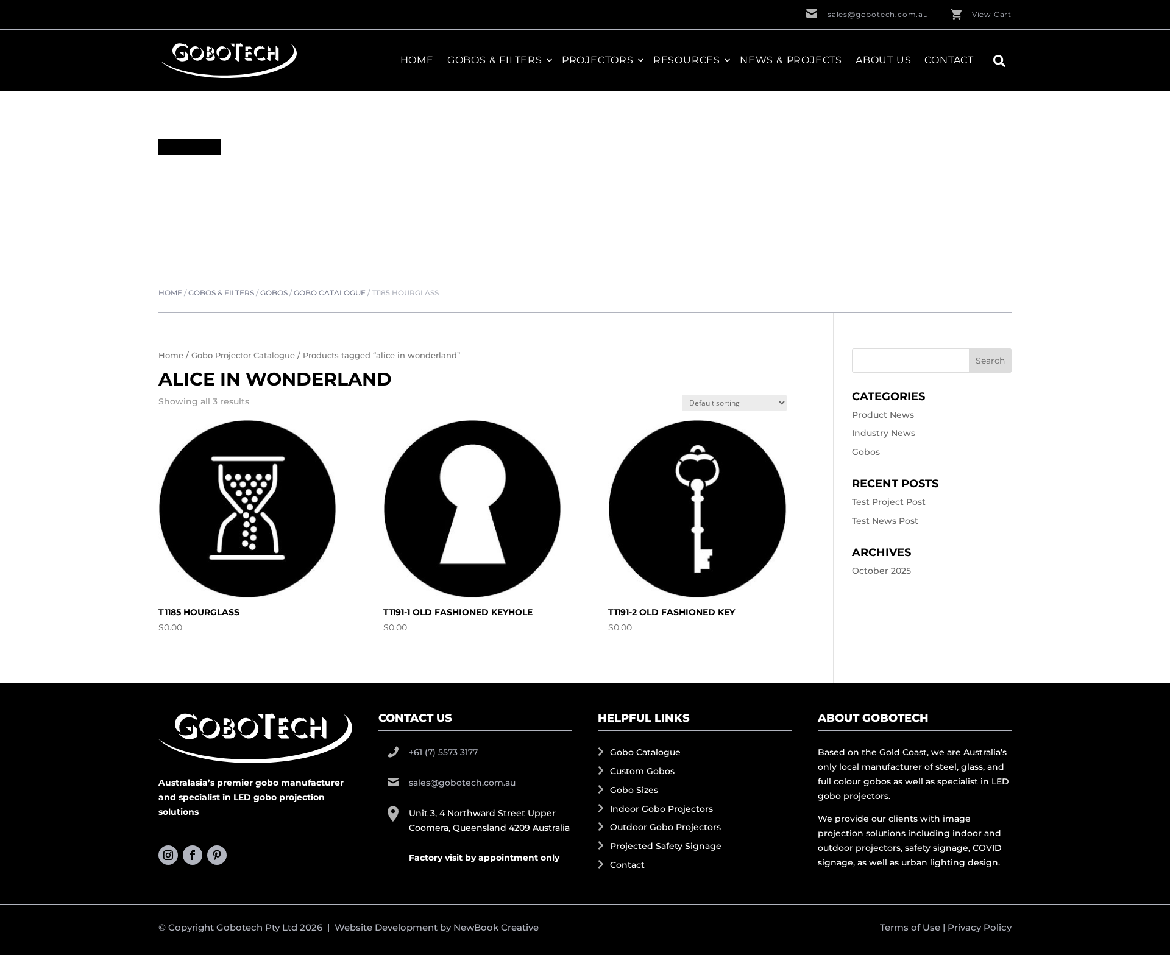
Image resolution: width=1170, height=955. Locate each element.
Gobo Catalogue (330, 292)
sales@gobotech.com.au (878, 14)
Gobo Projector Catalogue (243, 355)
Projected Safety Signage (666, 845)
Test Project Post (889, 501)
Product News (883, 414)
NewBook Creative (496, 927)
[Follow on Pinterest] (217, 855)
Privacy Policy (980, 927)
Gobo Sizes (634, 789)
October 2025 (881, 570)
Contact (949, 60)
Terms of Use (910, 927)
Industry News (883, 433)
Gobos (274, 292)
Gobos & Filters (221, 292)
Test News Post (885, 520)
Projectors (598, 60)
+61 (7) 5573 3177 (443, 752)
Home (417, 60)
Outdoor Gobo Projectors (665, 827)
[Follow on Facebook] (192, 855)
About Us (883, 60)
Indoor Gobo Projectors (661, 808)
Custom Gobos (642, 771)
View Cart (992, 14)
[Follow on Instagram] (168, 855)
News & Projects (791, 60)
